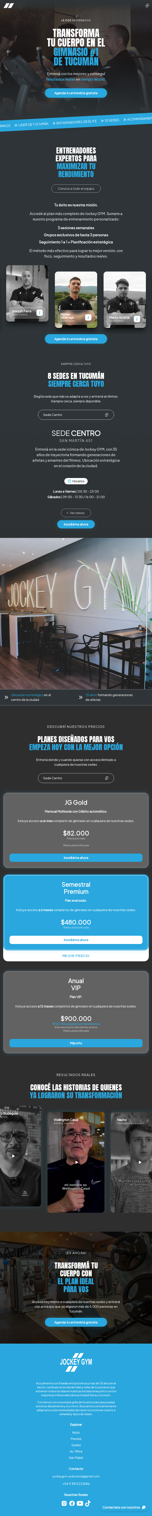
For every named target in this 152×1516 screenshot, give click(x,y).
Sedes (76, 1445)
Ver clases (77, 513)
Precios (76, 1439)
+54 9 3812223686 (76, 1484)
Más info (76, 1043)
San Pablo (76, 1458)
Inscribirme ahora (76, 524)
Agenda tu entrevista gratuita (80, 93)
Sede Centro (52, 415)
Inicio (76, 1432)
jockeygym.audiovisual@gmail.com (76, 1476)
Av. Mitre (76, 1451)
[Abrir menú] (147, 5)
